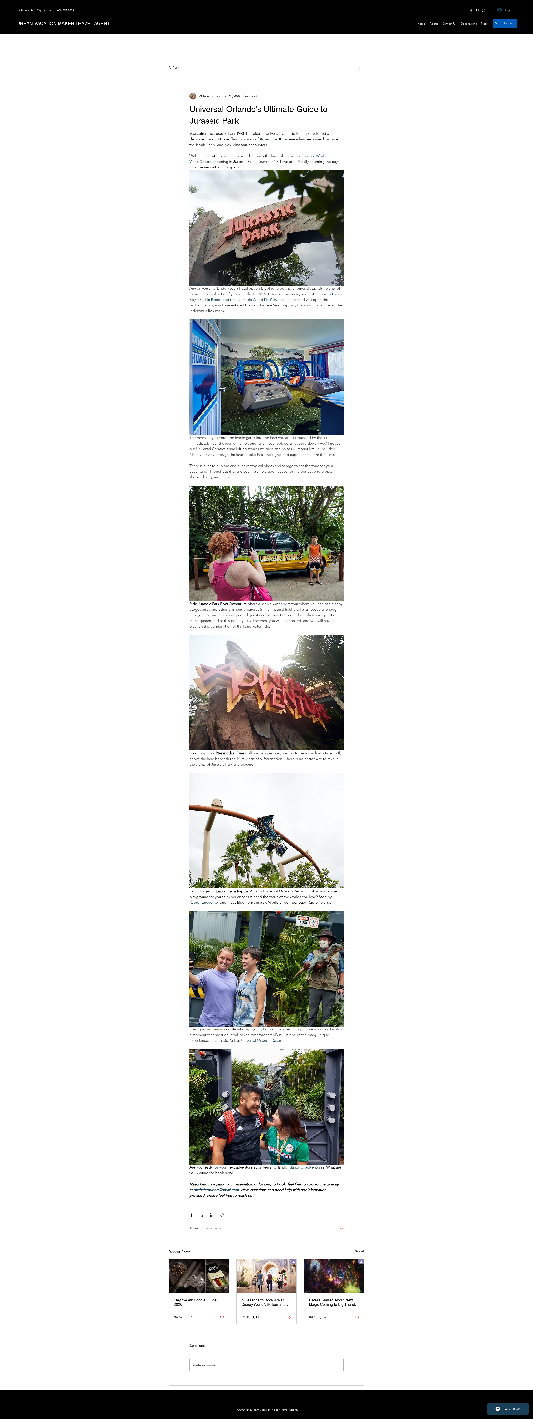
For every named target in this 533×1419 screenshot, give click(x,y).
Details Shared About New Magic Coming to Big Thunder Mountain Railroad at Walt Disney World (333, 1302)
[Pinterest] (477, 10)
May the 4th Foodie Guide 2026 (195, 1302)
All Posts (174, 67)
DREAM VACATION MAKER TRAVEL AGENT (63, 23)
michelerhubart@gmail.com (34, 10)
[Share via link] (222, 1215)
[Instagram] (484, 10)
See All (359, 1251)
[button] (359, 67)
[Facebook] (471, 10)
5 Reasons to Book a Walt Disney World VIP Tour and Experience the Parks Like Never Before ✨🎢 (264, 1302)
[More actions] (341, 96)
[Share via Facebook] (191, 1215)
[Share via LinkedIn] (212, 1215)
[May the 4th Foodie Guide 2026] (199, 1276)
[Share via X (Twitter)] (202, 1215)
